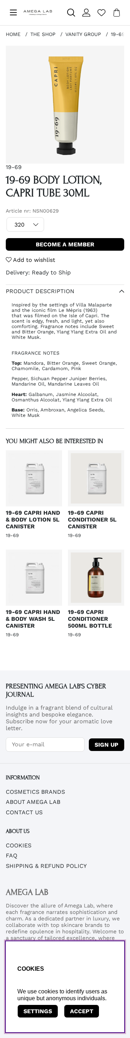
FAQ (11, 855)
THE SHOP (43, 34)
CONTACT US (24, 812)
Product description (40, 291)
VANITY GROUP (83, 34)
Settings (37, 1011)
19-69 (118, 34)
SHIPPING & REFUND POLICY (46, 865)
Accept (81, 1011)
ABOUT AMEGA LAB (33, 801)
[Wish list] (101, 12)
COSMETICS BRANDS (35, 791)
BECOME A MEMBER (65, 244)
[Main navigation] (13, 12)
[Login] (86, 12)
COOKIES (18, 845)
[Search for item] (71, 12)
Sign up (106, 744)
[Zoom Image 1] (65, 105)
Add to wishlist (33, 259)
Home (13, 34)
